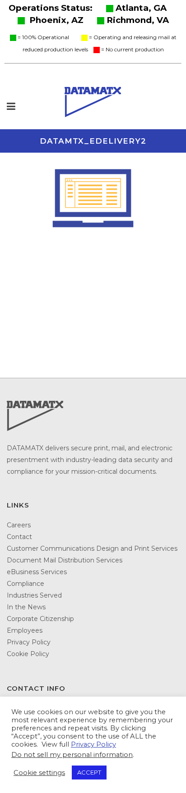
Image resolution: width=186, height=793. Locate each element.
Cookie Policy (28, 654)
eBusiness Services (37, 572)
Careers (19, 525)
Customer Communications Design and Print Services (92, 548)
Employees (24, 630)
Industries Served (34, 595)
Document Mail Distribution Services (64, 560)
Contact (19, 537)
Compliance (25, 584)
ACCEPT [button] (89, 772)
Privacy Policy (29, 642)
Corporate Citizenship (40, 619)
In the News (26, 607)
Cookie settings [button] (39, 773)
